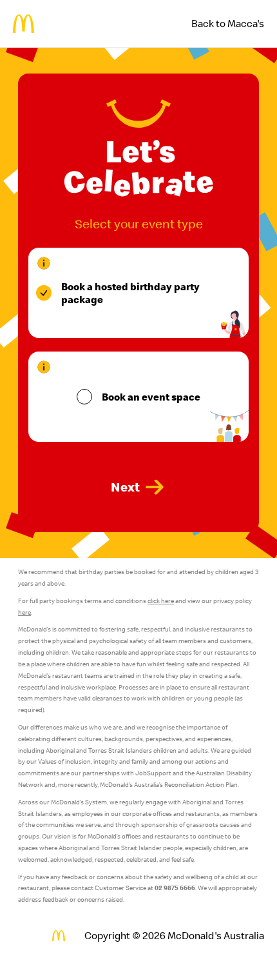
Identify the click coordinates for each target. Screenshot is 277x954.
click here (161, 601)
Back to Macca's (227, 23)
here (24, 612)
